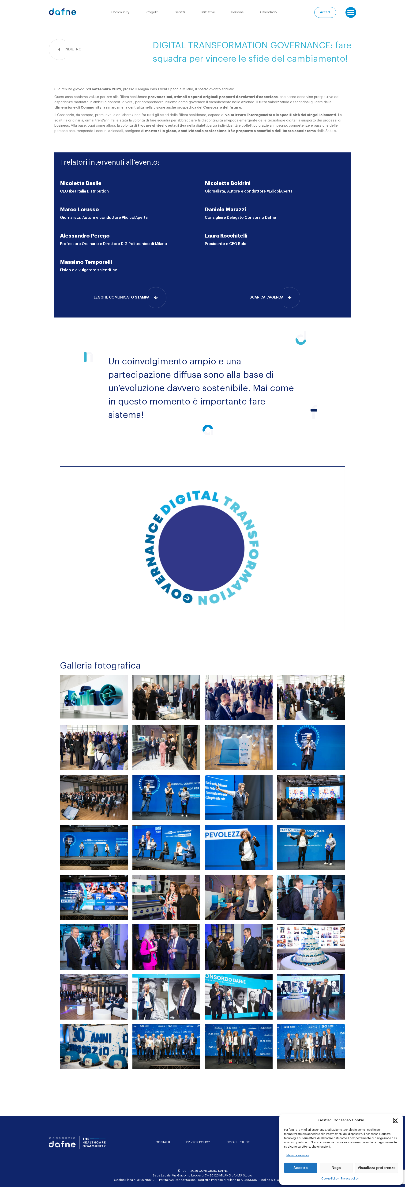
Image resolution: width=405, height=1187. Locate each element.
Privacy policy (350, 1178)
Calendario (268, 12)
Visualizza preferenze (376, 1168)
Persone (237, 12)
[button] (395, 1120)
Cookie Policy (330, 1178)
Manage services (297, 1155)
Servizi (180, 12)
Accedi (325, 12)
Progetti (152, 12)
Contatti (163, 1142)
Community (120, 12)
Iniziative (208, 12)
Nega (336, 1168)
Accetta (300, 1168)
